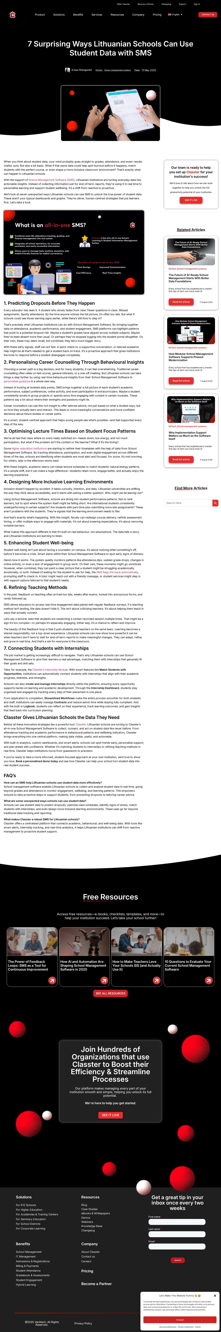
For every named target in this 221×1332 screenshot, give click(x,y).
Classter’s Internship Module (50, 669)
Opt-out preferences (167, 1327)
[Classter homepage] (12, 15)
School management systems (117, 70)
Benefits (78, 14)
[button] (214, 1295)
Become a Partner (96, 1284)
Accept (180, 1319)
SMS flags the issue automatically (117, 572)
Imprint (198, 1327)
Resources (117, 14)
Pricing (157, 14)
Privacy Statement (185, 1327)
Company (138, 14)
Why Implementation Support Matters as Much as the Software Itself (190, 435)
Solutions (59, 14)
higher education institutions (29, 448)
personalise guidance (17, 381)
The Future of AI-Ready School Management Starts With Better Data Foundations (189, 278)
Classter (80, 724)
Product (40, 14)
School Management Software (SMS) (52, 179)
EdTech (99, 70)
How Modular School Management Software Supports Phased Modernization (191, 357)
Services (97, 14)
